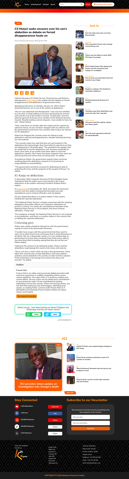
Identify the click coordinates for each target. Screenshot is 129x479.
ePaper (88, 4)
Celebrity (87, 87)
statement (22, 189)
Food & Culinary (89, 76)
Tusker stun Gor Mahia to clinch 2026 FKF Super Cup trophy (98, 56)
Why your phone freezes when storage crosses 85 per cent (98, 45)
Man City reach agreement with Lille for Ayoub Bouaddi (98, 134)
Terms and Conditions (21, 446)
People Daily (52, 447)
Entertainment (36, 4)
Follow (36, 314)
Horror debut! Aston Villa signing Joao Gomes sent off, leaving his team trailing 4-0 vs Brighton (98, 68)
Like (55, 413)
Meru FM (51, 456)
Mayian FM (52, 458)
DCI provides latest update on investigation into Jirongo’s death (38, 385)
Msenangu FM (53, 463)
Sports (53, 4)
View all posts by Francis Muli (26, 296)
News (27, 4)
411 (18, 23)
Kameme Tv (52, 452)
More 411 (70, 393)
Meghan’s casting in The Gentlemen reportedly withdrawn (97, 90)
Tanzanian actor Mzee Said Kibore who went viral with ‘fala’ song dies (98, 112)
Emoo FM (52, 461)
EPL (86, 31)
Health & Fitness (89, 120)
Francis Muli (19, 41)
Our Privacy (18, 448)
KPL (86, 53)
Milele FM (52, 449)
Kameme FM (53, 454)
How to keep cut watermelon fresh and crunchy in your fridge (99, 79)
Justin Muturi (32, 100)
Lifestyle (46, 4)
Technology (88, 42)
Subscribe (90, 428)
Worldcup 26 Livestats (104, 4)
